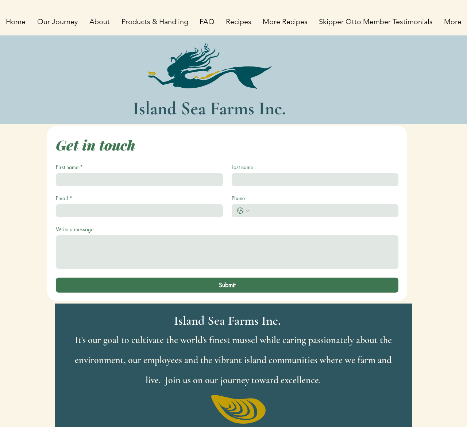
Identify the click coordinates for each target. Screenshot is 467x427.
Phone (238, 198)
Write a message (74, 229)
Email (64, 198)
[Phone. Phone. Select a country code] (243, 210)
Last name (242, 167)
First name (69, 167)
